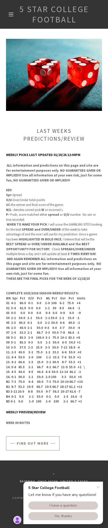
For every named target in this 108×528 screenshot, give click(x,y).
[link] (54, 14)
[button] (11, 14)
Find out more (33, 443)
